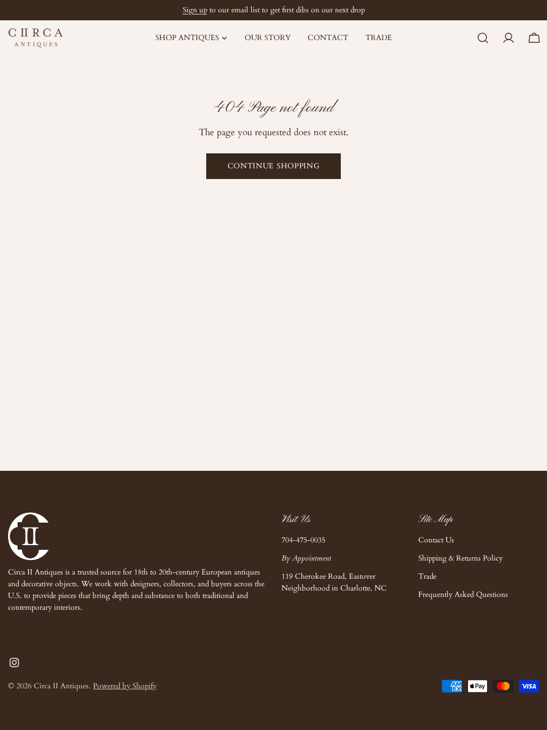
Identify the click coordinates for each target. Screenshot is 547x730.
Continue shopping (274, 166)
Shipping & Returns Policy (460, 558)
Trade (427, 576)
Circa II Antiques (61, 686)
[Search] (483, 38)
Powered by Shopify (125, 686)
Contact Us (436, 540)
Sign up (195, 10)
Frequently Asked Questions (463, 594)
